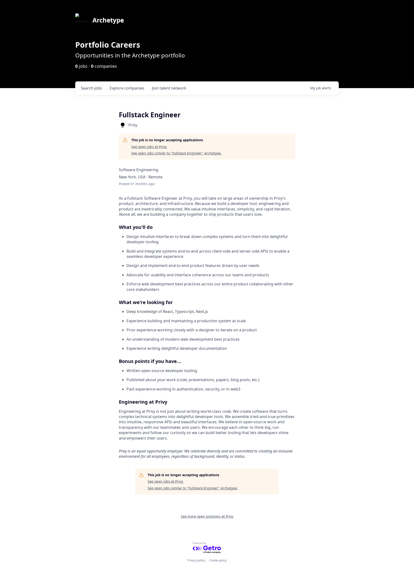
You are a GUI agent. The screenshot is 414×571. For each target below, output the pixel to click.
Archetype (108, 20)
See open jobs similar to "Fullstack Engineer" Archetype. (176, 153)
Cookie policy (218, 560)
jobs (91, 88)
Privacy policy (196, 560)
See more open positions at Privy (207, 516)
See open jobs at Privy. (149, 146)
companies (127, 88)
